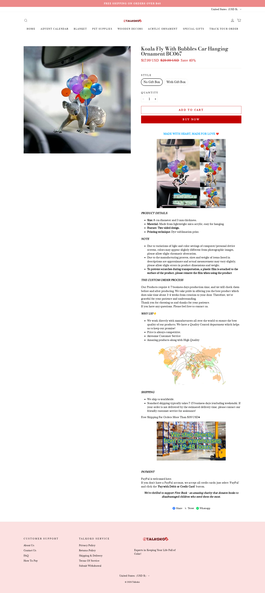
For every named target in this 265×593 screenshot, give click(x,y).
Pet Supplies (102, 28)
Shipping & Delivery (91, 555)
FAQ (26, 555)
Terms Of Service (89, 560)
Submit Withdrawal (90, 565)
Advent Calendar (55, 28)
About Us (29, 545)
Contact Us (30, 550)
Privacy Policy (87, 545)
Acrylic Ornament (163, 28)
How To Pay (31, 560)
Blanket (80, 28)
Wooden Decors (130, 28)
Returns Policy (87, 550)
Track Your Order (223, 28)
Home (31, 28)
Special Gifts (193, 28)
